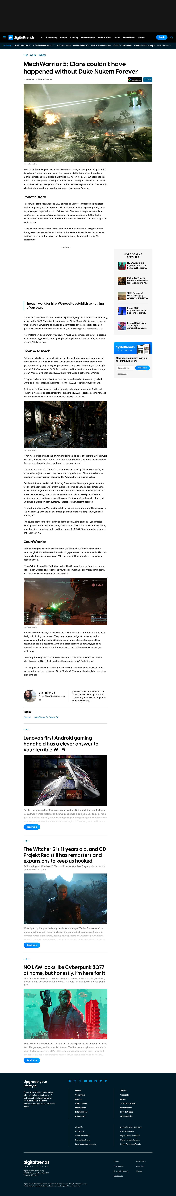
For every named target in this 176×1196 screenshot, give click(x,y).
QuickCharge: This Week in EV (46, 717)
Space (123, 1099)
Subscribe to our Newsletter (131, 1127)
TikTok (90, 1081)
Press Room (140, 1166)
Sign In (162, 37)
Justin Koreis (30, 79)
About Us (79, 1127)
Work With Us (118, 1166)
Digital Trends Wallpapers (130, 1135)
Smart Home (80, 1107)
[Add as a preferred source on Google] (135, 79)
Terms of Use (118, 1176)
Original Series (126, 1116)
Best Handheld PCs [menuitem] (81, 45)
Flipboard (106, 1081)
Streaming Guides (127, 1103)
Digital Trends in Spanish (130, 1140)
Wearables (124, 1095)
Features (27, 717)
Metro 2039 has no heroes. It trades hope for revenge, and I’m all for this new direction (137, 283)
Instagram (75, 1081)
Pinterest (95, 1081)
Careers (116, 1161)
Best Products (126, 1107)
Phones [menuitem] (63, 37)
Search (172, 37)
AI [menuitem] (42, 37)
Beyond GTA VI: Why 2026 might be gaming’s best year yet (136, 327)
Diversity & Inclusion (121, 1171)
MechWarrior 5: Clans (66, 169)
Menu (4, 37)
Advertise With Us (82, 1135)
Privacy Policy (122, 374)
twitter (40, 700)
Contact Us (79, 1131)
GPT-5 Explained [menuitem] (164, 45)
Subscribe (142, 368)
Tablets (123, 1090)
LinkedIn (101, 1081)
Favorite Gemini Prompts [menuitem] (144, 45)
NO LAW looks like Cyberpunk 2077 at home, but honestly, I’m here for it (136, 267)
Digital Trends (17, 41)
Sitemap (139, 1171)
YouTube (85, 1081)
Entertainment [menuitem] (88, 37)
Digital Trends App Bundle (130, 1144)
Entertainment (81, 1112)
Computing (80, 1095)
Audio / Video (81, 1103)
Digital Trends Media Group (38, 1186)
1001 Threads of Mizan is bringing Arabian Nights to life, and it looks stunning (137, 297)
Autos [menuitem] (117, 37)
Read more (32, 827)
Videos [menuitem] (141, 37)
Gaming (78, 1099)
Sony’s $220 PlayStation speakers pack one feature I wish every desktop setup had (137, 313)
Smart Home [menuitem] (129, 37)
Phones (78, 1090)
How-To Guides (126, 1112)
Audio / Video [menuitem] (104, 37)
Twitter (80, 1081)
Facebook (70, 1081)
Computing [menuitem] (51, 37)
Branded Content (127, 1131)
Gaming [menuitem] (74, 37)
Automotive (80, 1116)
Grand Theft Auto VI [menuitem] (22, 45)
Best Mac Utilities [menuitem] (64, 45)
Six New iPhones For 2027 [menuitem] (43, 45)
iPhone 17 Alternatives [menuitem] (123, 45)
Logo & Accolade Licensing (85, 1144)
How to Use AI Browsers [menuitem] (101, 45)
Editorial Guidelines (82, 1140)
